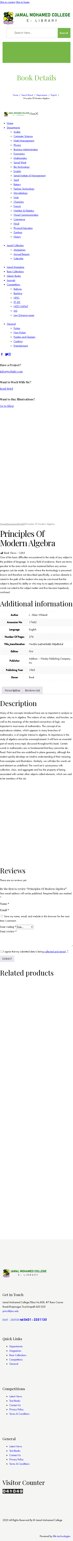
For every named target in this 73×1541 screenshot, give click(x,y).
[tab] (12, 690)
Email (4, 910)
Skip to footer (23, 2)
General (13, 1364)
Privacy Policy (16, 1409)
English (54, 95)
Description (12, 690)
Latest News (15, 1396)
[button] (10, 514)
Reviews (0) (32, 690)
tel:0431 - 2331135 (33, 1319)
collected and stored (55, 951)
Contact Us (15, 1405)
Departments (41, 95)
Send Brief (6, 388)
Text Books (14, 1401)
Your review (8, 931)
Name (4, 904)
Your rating (8, 927)
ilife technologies (61, 1536)
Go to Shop (7, 406)
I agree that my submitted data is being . (35, 951)
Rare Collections (17, 1355)
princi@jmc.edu (11, 1311)
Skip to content (7, 2)
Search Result (27, 95)
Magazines (15, 1351)
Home (15, 95)
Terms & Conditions (19, 1414)
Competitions (16, 1359)
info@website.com (11, 371)
